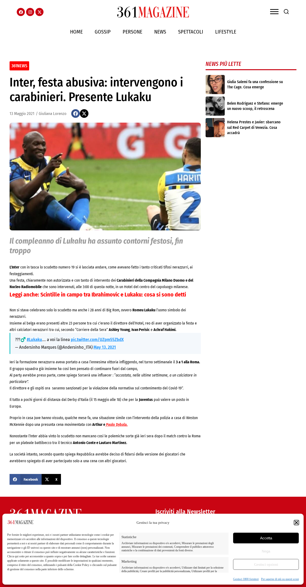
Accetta (266, 538)
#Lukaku (34, 339)
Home (76, 31)
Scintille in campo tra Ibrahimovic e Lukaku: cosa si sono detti (113, 294)
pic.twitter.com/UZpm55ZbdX (97, 339)
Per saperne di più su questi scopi (280, 579)
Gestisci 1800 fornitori (246, 579)
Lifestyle (225, 31)
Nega (266, 551)
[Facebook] (21, 12)
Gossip (103, 31)
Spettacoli (190, 31)
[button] (296, 522)
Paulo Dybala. (116, 424)
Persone (132, 31)
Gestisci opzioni (266, 564)
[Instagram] (30, 12)
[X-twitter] (39, 12)
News (160, 31)
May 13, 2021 (104, 347)
